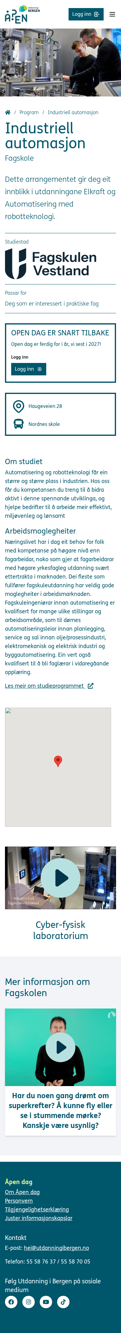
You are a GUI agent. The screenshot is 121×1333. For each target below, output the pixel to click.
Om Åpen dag (22, 1192)
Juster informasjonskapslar (38, 1218)
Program (30, 112)
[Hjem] (8, 112)
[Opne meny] (112, 14)
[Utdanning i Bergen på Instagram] (28, 1302)
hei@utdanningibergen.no (56, 1248)
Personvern (19, 1200)
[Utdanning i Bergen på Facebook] (11, 1302)
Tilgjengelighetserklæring (37, 1209)
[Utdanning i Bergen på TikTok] (63, 1302)
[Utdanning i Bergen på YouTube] (46, 1302)
